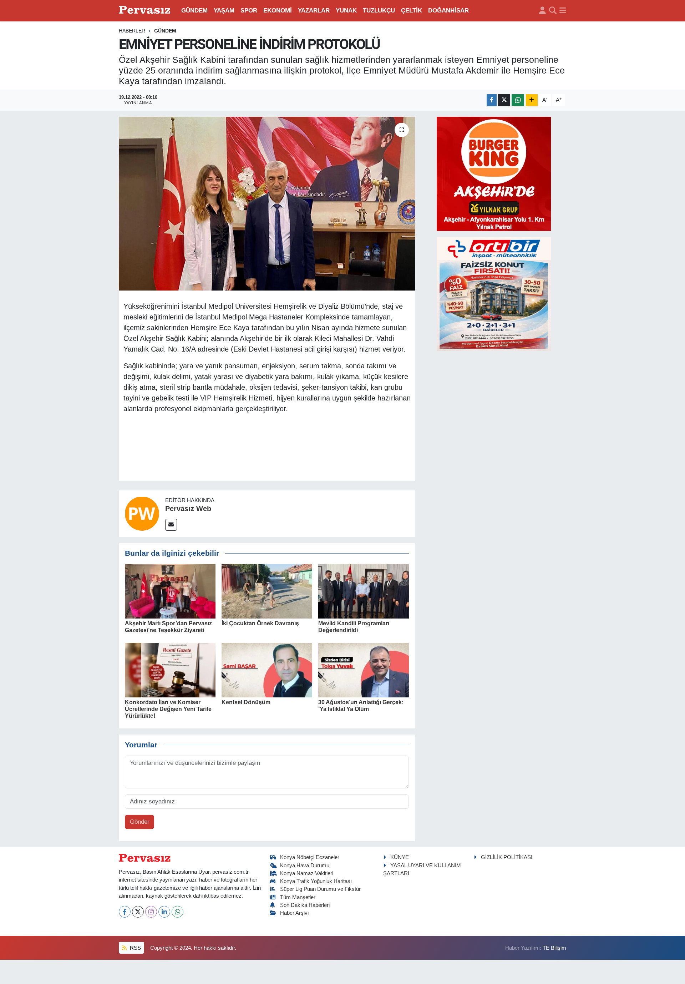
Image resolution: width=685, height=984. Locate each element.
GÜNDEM (194, 10)
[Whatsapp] (177, 912)
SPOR (248, 10)
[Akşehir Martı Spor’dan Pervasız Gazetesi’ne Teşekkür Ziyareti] (170, 590)
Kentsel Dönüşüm (246, 702)
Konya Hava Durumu (304, 865)
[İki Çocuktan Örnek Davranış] (267, 590)
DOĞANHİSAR (448, 10)
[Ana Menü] (562, 10)
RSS (134, 948)
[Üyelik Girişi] (542, 10)
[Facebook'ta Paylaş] (492, 100)
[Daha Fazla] (532, 100)
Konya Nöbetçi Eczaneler (309, 857)
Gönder (139, 821)
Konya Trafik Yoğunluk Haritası (316, 881)
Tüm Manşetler (297, 897)
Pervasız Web (188, 509)
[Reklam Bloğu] (494, 173)
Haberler (132, 31)
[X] (138, 912)
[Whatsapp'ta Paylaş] (518, 100)
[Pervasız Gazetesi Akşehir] (145, 10)
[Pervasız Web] (142, 513)
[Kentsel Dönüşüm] (267, 669)
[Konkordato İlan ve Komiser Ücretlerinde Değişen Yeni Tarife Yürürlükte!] (170, 669)
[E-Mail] (171, 525)
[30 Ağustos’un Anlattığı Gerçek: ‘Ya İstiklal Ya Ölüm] (363, 669)
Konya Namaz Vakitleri (306, 873)
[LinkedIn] (164, 912)
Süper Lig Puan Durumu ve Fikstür (320, 889)
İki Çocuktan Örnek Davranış (260, 623)
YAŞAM (224, 10)
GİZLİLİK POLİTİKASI (506, 857)
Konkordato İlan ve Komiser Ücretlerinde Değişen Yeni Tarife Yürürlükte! (168, 709)
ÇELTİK (411, 10)
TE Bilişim (554, 948)
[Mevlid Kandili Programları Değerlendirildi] (363, 590)
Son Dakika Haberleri (305, 905)
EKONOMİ (277, 10)
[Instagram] (151, 912)
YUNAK (346, 10)
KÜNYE (399, 857)
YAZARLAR (314, 10)
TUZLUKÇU (379, 10)
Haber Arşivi (294, 913)
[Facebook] (125, 912)
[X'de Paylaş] (504, 100)
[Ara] (553, 10)
